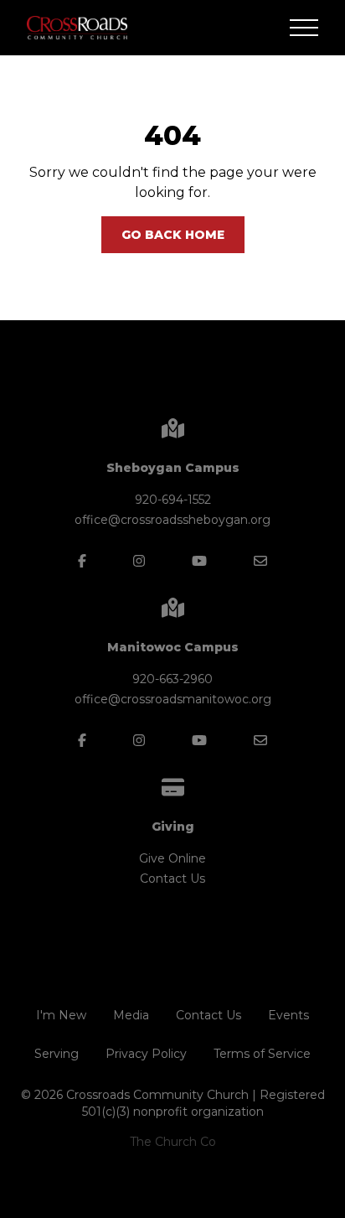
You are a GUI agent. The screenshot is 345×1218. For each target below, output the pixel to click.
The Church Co (173, 1141)
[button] (304, 27)
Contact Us (172, 878)
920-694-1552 (173, 499)
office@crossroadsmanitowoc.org (173, 699)
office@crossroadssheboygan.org (172, 519)
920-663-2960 (172, 679)
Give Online (172, 858)
